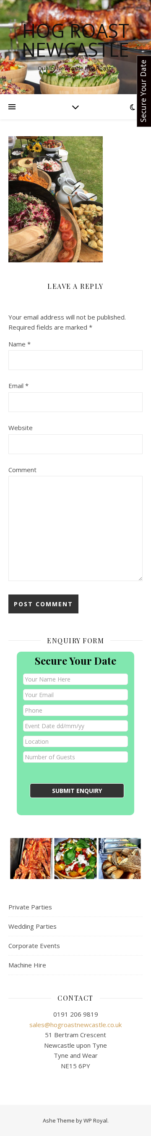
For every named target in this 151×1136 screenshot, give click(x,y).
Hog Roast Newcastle (75, 40)
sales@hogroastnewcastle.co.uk (75, 1024)
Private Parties (30, 907)
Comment (22, 469)
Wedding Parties (32, 926)
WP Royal (95, 1120)
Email (18, 385)
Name (19, 344)
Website (20, 427)
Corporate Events (34, 945)
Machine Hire (27, 965)
